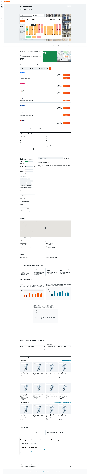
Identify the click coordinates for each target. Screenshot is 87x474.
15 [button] (32, 29)
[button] (2, 1)
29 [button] (32, 34)
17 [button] (59, 29)
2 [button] (34, 24)
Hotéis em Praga (55, 449)
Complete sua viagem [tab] (24, 443)
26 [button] (41, 31)
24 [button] (59, 31)
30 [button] (34, 34)
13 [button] (27, 29)
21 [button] (29, 31)
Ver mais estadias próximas (66, 360)
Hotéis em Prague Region (45, 471)
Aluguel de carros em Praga (42, 449)
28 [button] (29, 34)
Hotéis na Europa (30, 471)
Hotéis (25, 471)
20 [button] (27, 31)
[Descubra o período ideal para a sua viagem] (1, 18)
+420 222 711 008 (23, 12)
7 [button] (52, 27)
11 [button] (39, 27)
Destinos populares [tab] (33, 443)
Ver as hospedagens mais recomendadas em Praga (62, 402)
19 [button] (41, 29)
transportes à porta (23, 176)
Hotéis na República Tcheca (37, 471)
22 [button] (32, 31)
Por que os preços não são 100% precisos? (28, 466)
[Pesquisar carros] (1, 9)
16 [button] (34, 29)
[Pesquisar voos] (1, 5)
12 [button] (41, 27)
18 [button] (39, 29)
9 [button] (34, 27)
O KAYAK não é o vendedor (25, 462)
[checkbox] (25, 205)
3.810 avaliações (29, 9)
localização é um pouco (23, 187)
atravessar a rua (30, 180)
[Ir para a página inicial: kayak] (7, 1)
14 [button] (29, 29)
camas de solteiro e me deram (24, 178)
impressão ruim (29, 185)
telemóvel (28, 183)
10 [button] (59, 27)
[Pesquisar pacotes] (1, 11)
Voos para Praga (24, 449)
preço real (29, 187)
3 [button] (59, 24)
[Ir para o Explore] (1, 14)
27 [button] (27, 34)
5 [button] (47, 27)
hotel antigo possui (23, 183)
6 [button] (27, 27)
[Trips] (1, 21)
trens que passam (22, 185)
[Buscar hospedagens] (1, 7)
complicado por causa (23, 180)
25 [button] (39, 31)
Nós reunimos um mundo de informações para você (30, 464)
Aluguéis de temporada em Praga (27, 451)
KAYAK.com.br (21, 471)
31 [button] (59, 34)
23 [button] (34, 31)
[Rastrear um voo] (1, 16)
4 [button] (39, 24)
